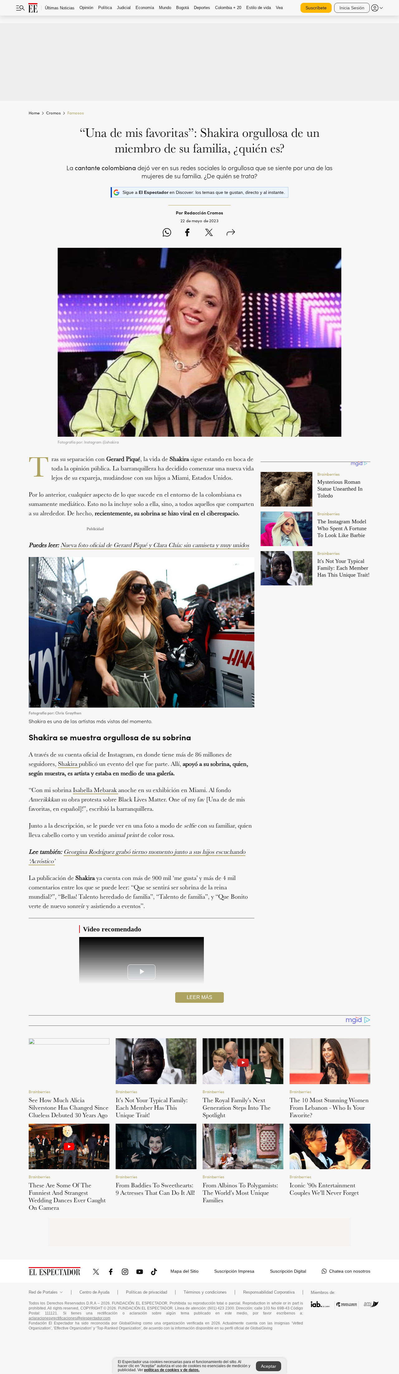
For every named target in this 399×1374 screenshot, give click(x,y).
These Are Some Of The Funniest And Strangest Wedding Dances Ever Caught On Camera (67, 1196)
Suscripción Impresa (234, 1271)
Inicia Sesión (351, 7)
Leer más (199, 997)
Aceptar (268, 1366)
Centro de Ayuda (94, 1292)
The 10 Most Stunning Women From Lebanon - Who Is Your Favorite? (329, 1107)
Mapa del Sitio (185, 1271)
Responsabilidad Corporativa (269, 1292)
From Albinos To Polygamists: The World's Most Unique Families (240, 1192)
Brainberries (39, 1091)
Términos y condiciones (205, 1292)
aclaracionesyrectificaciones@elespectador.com (69, 1318)
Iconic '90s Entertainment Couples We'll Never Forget (324, 1189)
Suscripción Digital (288, 1271)
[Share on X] (209, 233)
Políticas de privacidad (146, 1292)
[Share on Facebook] (187, 233)
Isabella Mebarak (95, 790)
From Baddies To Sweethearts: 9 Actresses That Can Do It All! (155, 1189)
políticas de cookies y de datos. (172, 1370)
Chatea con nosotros (349, 1271)
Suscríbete (316, 7)
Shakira (68, 764)
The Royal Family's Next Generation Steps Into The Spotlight (237, 1107)
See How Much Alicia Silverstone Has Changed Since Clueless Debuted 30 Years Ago (68, 1107)
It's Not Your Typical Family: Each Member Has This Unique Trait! (152, 1107)
